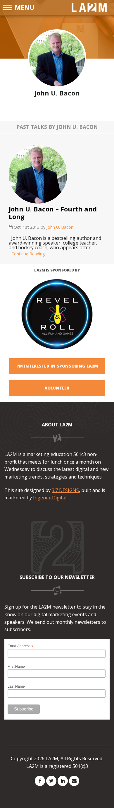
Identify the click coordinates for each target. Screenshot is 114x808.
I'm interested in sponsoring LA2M (57, 366)
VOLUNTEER (57, 388)
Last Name (16, 686)
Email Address (20, 646)
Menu (24, 7)
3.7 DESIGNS (65, 490)
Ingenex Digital (49, 497)
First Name (16, 666)
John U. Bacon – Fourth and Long (53, 212)
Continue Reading (28, 254)
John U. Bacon (59, 227)
